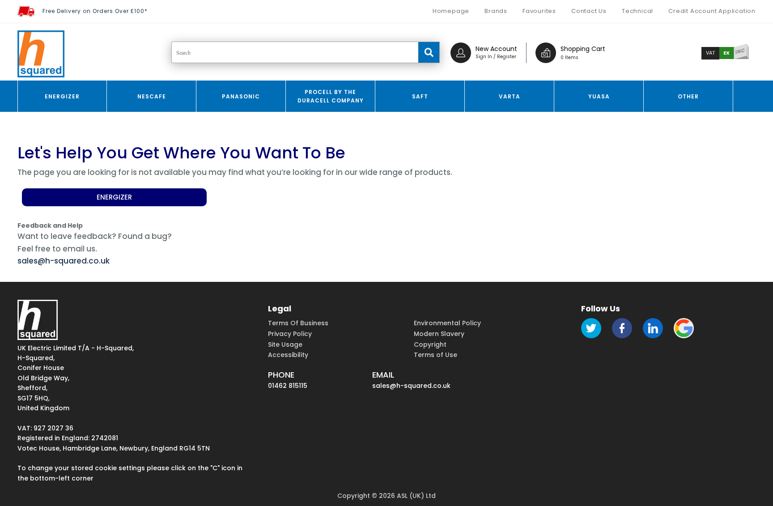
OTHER (688, 96)
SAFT (420, 96)
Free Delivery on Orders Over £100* (95, 11)
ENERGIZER (62, 96)
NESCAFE (151, 96)
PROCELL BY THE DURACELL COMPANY (330, 96)
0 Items (569, 57)
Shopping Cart (583, 48)
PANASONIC (241, 96)
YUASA (599, 96)
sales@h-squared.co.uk (63, 260)
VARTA (509, 96)
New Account (496, 48)
